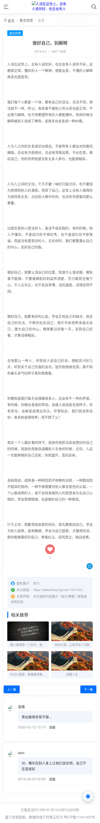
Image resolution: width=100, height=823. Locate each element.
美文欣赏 (26, 20)
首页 (11, 20)
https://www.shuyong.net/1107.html (58, 589)
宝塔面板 (18, 817)
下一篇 (88, 689)
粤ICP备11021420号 (79, 817)
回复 (52, 727)
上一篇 (11, 689)
